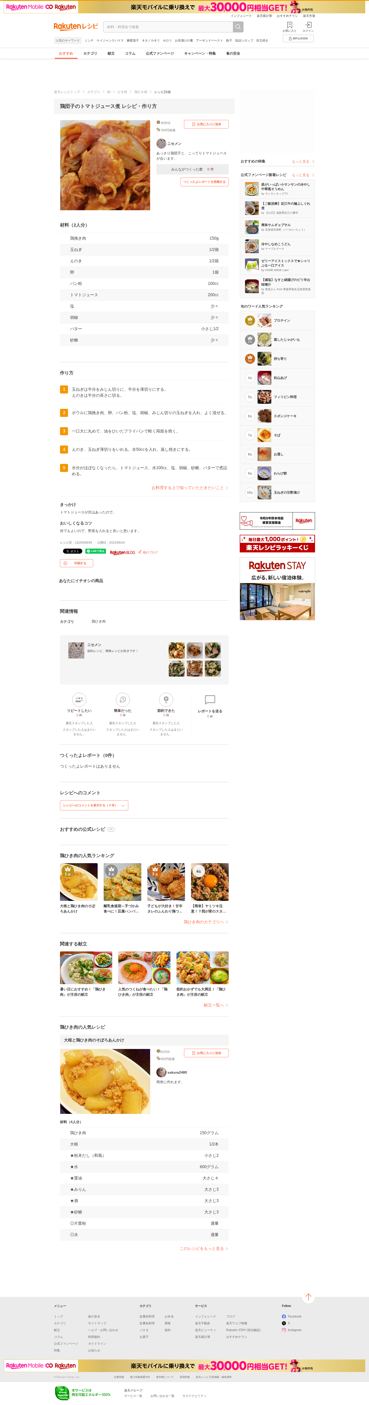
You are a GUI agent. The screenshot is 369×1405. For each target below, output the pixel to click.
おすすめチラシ (287, 16)
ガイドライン (97, 1343)
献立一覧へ (214, 1005)
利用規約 (94, 1337)
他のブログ (150, 552)
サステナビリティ (194, 1396)
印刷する (80, 563)
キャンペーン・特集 (200, 53)
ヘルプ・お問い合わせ (103, 1330)
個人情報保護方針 (140, 1377)
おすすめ (66, 53)
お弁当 (169, 1316)
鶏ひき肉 (140, 92)
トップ (58, 1316)
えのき (76, 261)
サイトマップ (97, 1323)
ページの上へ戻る (308, 1296)
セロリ (167, 40)
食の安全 (233, 53)
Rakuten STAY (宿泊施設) (243, 1330)
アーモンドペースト (209, 40)
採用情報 (185, 1377)
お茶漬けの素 (184, 40)
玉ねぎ (76, 249)
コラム (130, 53)
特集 (57, 1350)
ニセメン (94, 645)
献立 (111, 53)
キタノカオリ (151, 40)
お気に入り (289, 30)
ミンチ (89, 40)
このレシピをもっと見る (202, 1248)
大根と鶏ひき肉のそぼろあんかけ (94, 1040)
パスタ (144, 1330)
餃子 (229, 40)
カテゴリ (90, 53)
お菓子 (144, 1337)
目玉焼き (262, 40)
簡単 (168, 1323)
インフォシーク (241, 16)
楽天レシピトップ (67, 92)
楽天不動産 (202, 1323)
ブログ (230, 1316)
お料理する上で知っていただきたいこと (188, 488)
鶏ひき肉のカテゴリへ (204, 922)
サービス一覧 (133, 1396)
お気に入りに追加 (209, 124)
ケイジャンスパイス (110, 40)
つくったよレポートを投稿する (204, 182)
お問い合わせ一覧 (162, 1396)
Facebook (294, 1316)
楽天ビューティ (205, 1330)
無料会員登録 (300, 38)
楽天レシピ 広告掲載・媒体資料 (214, 1377)
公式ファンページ (160, 53)
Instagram (294, 1330)
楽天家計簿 (264, 16)
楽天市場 (309, 16)
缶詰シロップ (244, 40)
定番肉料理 (147, 1316)
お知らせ (94, 1350)
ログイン (308, 30)
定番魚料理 (147, 1323)
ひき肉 (122, 92)
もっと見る (301, 161)
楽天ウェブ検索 (236, 1323)
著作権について (165, 1377)
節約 (168, 1330)
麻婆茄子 (133, 40)
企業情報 (119, 1377)
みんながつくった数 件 (192, 169)
